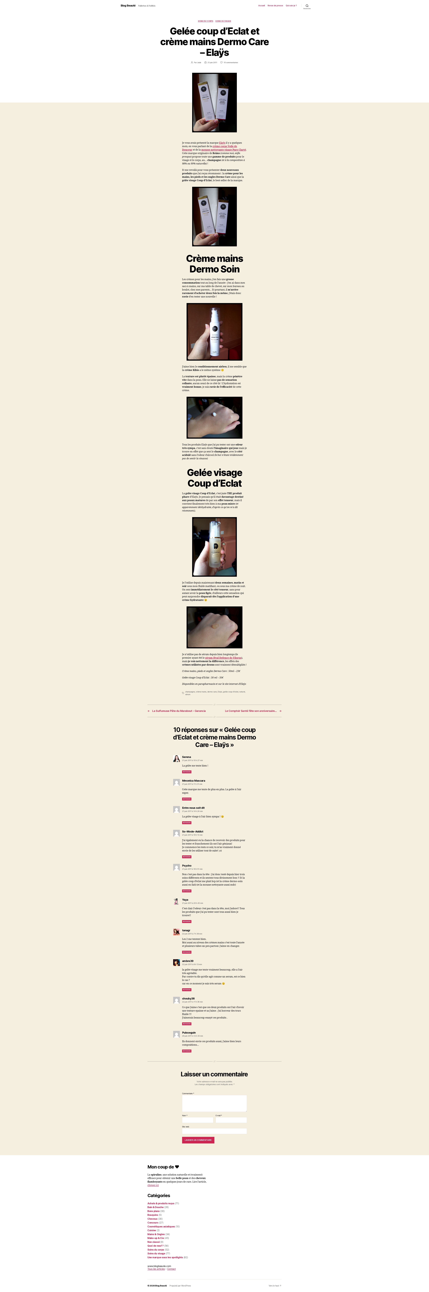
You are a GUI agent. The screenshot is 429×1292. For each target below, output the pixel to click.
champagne (190, 692)
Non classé (153, 1242)
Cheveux (152, 1218)
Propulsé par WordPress (180, 1286)
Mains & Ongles (156, 1234)
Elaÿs (222, 142)
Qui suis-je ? (291, 5)
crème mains (201, 692)
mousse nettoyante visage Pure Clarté (223, 149)
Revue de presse (275, 5)
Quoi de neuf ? (155, 1245)
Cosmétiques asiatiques (161, 1226)
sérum (187, 694)
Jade (199, 62)
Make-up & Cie (155, 1238)
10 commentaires (231, 62)
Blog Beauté (128, 5)
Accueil (261, 5)
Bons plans (153, 1211)
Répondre (187, 772)
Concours (152, 1222)
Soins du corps (205, 21)
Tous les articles (156, 1269)
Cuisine (151, 1230)
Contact (171, 1269)
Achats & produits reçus (160, 1203)
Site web (185, 1127)
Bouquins (152, 1215)
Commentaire (188, 1094)
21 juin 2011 (212, 62)
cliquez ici (153, 1185)
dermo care (212, 692)
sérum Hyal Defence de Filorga (223, 657)
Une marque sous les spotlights (165, 1257)
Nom (184, 1116)
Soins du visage (223, 21)
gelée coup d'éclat (230, 692)
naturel (242, 692)
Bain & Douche (155, 1207)
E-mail (219, 1116)
